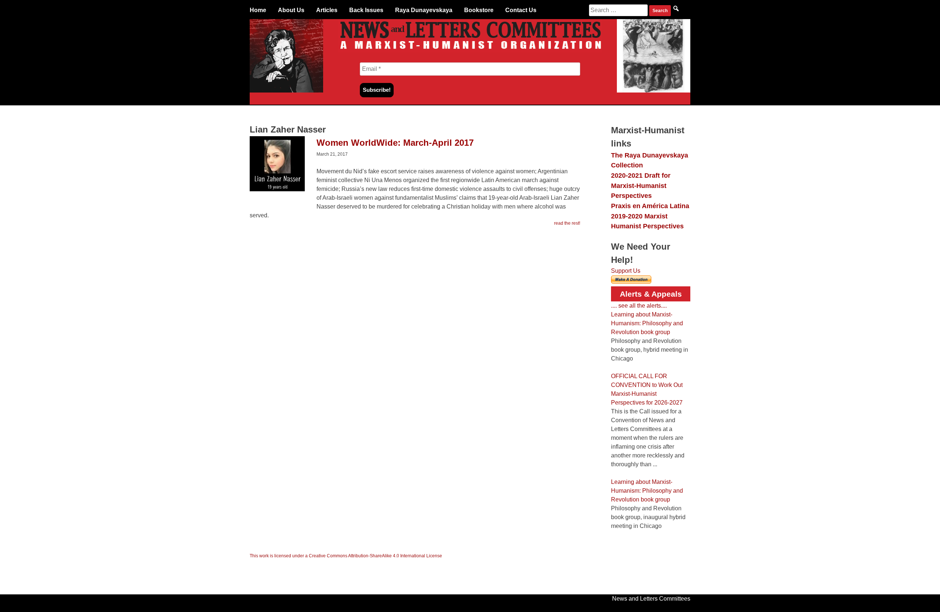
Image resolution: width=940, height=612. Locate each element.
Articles (326, 10)
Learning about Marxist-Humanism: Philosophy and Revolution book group (647, 323)
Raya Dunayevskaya (423, 10)
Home (258, 10)
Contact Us (520, 10)
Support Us (625, 271)
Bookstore (479, 10)
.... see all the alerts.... (639, 306)
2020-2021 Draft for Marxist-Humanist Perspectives (640, 185)
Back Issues (366, 10)
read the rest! (567, 223)
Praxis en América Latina (650, 206)
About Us (291, 10)
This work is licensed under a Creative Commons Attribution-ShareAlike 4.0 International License (346, 555)
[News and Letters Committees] (470, 50)
